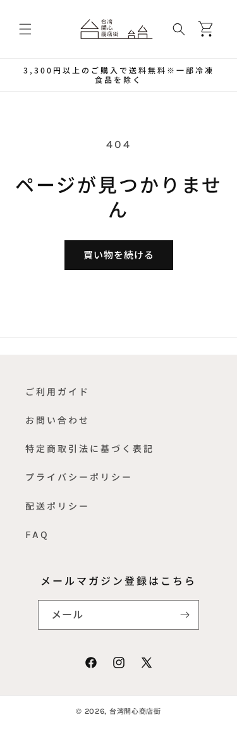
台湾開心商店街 (135, 711)
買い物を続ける (118, 254)
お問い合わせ (57, 420)
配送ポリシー (57, 506)
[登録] (184, 615)
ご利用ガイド (57, 392)
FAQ (37, 535)
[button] (25, 29)
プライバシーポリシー (79, 477)
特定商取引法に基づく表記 (89, 449)
